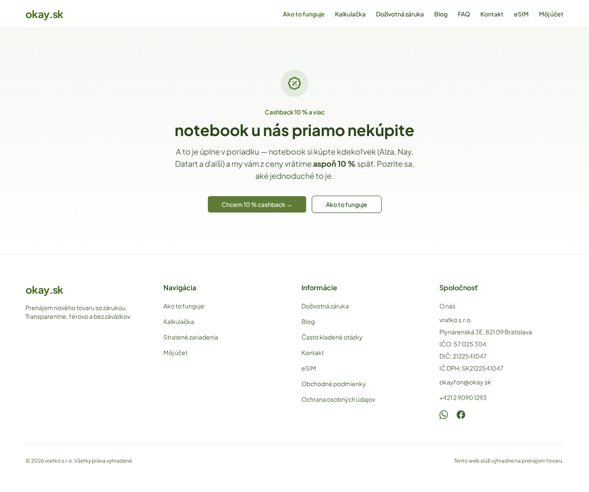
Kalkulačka (350, 14)
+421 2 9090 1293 (463, 397)
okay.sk (44, 13)
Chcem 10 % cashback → (257, 204)
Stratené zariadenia (190, 337)
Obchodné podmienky (333, 383)
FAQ (464, 14)
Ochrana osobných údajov (338, 399)
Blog (441, 14)
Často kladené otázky (332, 337)
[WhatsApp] (443, 414)
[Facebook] (461, 414)
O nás (447, 306)
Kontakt (492, 14)
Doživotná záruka (400, 14)
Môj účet (551, 14)
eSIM (521, 14)
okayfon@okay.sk (465, 382)
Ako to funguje (304, 14)
